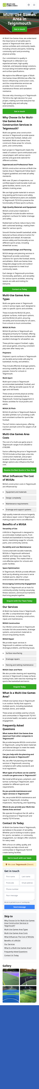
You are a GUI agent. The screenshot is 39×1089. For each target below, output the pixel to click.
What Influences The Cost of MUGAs (19, 937)
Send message (19, 907)
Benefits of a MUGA (12, 940)
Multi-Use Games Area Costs (16, 933)
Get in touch (19, 29)
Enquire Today (19, 687)
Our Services (9, 944)
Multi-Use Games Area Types (16, 929)
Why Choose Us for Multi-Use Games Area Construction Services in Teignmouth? (19, 923)
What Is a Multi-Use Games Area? (17, 948)
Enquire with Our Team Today (19, 601)
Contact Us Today (11, 955)
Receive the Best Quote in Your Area (19, 470)
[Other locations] (28, 5)
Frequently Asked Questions (15, 952)
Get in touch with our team (19, 858)
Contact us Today (19, 289)
